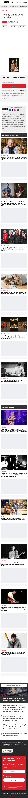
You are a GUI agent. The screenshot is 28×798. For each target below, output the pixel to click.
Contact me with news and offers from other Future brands (14, 775)
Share (5, 26)
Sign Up (14, 780)
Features (4, 21)
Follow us (15, 26)
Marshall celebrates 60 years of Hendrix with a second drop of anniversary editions (13, 718)
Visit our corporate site (14, 746)
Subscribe (18, 2)
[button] (2, 2)
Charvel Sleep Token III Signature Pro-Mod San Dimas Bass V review (14, 699)
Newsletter (23, 26)
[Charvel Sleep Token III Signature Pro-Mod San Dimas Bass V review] (14, 695)
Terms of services (20, 90)
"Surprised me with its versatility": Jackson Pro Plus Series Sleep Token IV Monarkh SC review (14, 727)
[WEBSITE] (18, 110)
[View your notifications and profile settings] (12, 2)
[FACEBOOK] (10, 110)
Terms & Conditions (13, 787)
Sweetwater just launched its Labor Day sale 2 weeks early (15, 734)
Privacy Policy (19, 786)
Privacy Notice (22, 92)
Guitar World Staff (14, 21)
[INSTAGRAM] (15, 110)
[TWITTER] (13, 110)
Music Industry (5, 10)
